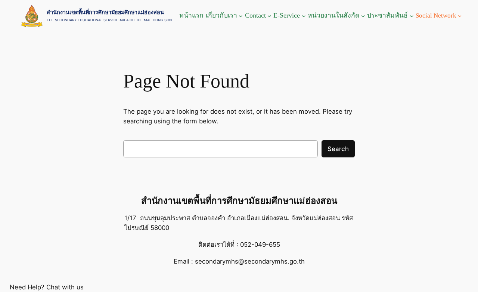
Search (338, 149)
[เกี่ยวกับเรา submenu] (241, 16)
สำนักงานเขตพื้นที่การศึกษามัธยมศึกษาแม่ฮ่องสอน (105, 12)
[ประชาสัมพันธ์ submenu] (412, 16)
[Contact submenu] (269, 16)
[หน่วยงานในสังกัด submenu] (363, 16)
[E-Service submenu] (304, 16)
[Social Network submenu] (460, 16)
